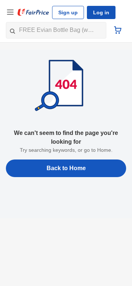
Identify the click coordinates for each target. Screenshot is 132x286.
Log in (101, 12)
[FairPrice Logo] (33, 12)
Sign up (68, 12)
